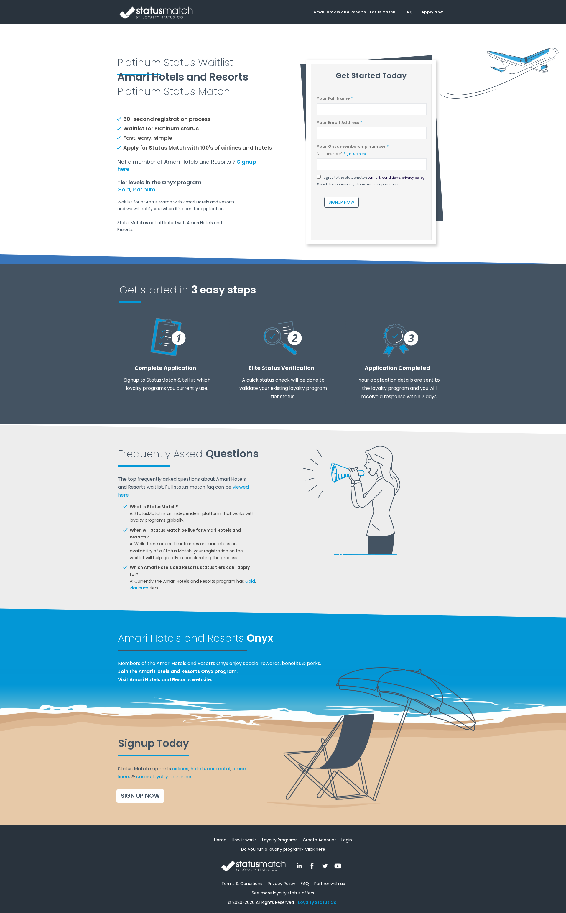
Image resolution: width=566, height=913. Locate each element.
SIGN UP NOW (140, 796)
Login (346, 840)
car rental (218, 768)
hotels (197, 768)
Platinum (144, 189)
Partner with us (329, 883)
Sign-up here (354, 154)
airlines (180, 768)
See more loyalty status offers (283, 893)
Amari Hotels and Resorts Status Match (355, 11)
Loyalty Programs (279, 840)
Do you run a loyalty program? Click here (283, 849)
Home (220, 840)
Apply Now (432, 11)
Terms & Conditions (241, 883)
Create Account (319, 840)
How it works (244, 840)
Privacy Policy (281, 883)
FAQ (408, 11)
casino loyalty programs (164, 776)
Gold (123, 189)
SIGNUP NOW (341, 202)
